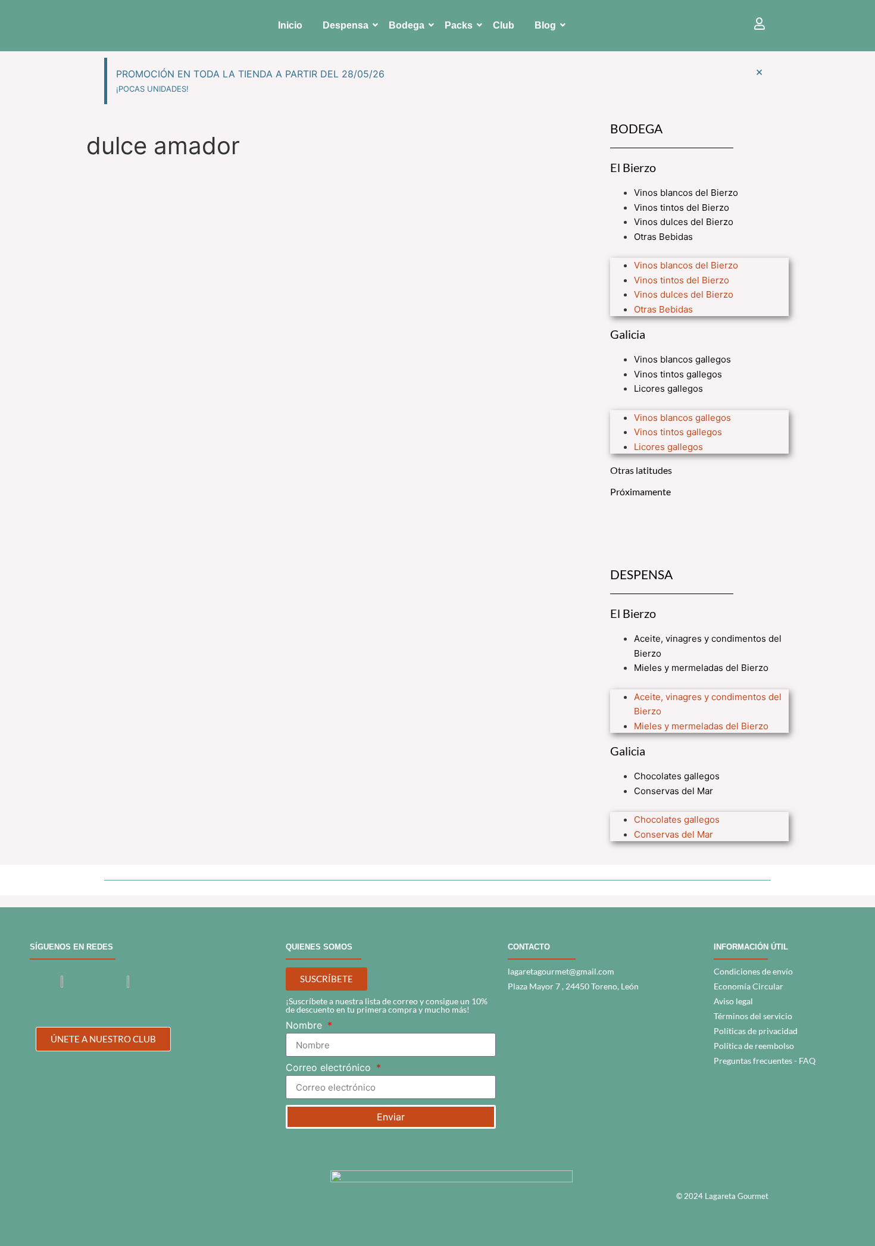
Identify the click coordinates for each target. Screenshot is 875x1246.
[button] (699, 250)
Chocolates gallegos (677, 776)
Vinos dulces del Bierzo (683, 221)
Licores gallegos (668, 388)
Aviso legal (733, 1001)
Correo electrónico (330, 1068)
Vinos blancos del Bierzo (686, 192)
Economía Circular (748, 986)
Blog (545, 25)
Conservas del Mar (673, 791)
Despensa (345, 25)
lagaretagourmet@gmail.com (561, 971)
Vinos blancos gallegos (682, 359)
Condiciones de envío (753, 971)
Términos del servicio (753, 1016)
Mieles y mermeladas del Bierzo (701, 667)
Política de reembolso (754, 1046)
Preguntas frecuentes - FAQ (764, 1060)
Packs (459, 25)
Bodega (406, 25)
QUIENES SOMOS (319, 946)
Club (503, 25)
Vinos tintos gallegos (678, 374)
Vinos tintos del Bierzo (681, 207)
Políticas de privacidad (756, 1031)
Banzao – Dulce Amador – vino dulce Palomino (227, 197)
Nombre (305, 1025)
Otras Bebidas (663, 236)
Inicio (290, 25)
